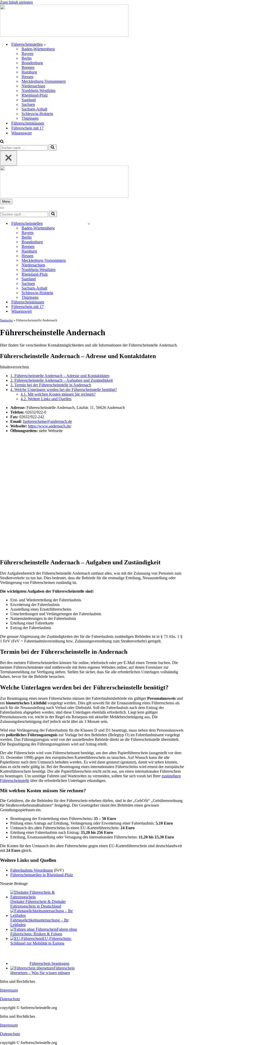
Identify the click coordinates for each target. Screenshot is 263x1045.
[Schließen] (8, 158)
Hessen (27, 76)
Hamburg (29, 72)
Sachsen (28, 104)
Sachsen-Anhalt (34, 109)
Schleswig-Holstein (37, 113)
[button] (45, 44)
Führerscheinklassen (27, 123)
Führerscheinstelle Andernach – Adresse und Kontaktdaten (59, 376)
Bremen (28, 67)
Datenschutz (10, 999)
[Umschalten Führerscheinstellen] (89, 223)
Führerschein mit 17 (27, 128)
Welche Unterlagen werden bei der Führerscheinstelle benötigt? (63, 389)
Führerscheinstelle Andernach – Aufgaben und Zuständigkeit (61, 380)
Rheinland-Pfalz (35, 95)
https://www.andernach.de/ (49, 426)
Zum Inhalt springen (16, 2)
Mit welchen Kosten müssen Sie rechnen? (58, 394)
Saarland (29, 100)
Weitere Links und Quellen (46, 399)
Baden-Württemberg (38, 49)
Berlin (27, 58)
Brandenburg (32, 63)
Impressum (9, 990)
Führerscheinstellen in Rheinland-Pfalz (41, 875)
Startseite (6, 320)
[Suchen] (2, 142)
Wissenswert (21, 133)
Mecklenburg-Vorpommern (44, 81)
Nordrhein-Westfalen (38, 90)
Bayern (27, 53)
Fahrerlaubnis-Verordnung (31, 870)
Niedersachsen (33, 86)
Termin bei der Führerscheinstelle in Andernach (50, 385)
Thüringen (30, 118)
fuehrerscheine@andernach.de (47, 421)
